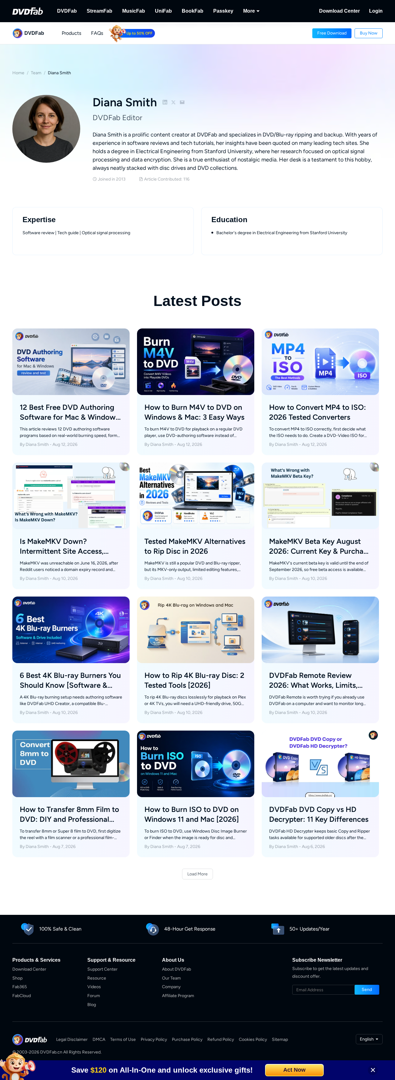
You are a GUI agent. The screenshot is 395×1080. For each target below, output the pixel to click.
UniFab (163, 11)
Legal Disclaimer (72, 1039)
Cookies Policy (253, 1039)
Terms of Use (123, 1039)
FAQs (97, 33)
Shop (17, 978)
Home (18, 72)
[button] (331, 33)
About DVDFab (176, 969)
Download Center (339, 11)
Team (36, 72)
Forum (93, 995)
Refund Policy (220, 1039)
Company (171, 986)
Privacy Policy (154, 1039)
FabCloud (21, 995)
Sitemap (280, 1039)
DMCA (99, 1039)
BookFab (192, 11)
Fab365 (19, 986)
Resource (96, 978)
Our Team (171, 978)
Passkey (223, 11)
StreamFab (99, 11)
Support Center (102, 969)
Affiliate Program (178, 995)
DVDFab (67, 11)
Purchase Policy (187, 1039)
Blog (91, 1004)
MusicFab (133, 11)
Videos (94, 986)
